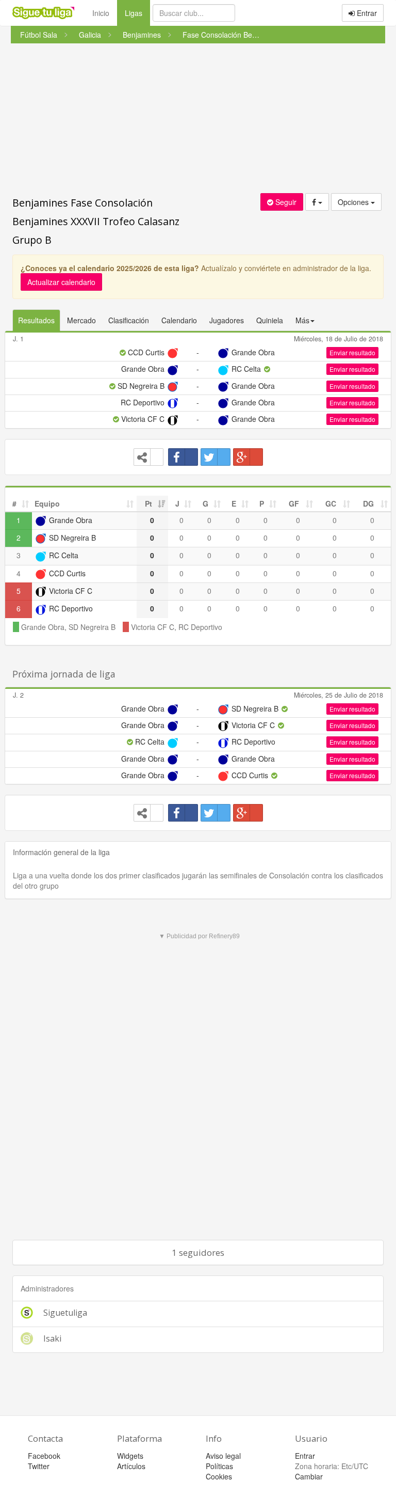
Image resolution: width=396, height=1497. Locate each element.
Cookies (219, 1476)
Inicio (100, 13)
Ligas (137, 12)
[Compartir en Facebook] (183, 457)
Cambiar (309, 1476)
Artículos (131, 1466)
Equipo (47, 503)
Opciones (354, 202)
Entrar (366, 13)
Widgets (130, 1456)
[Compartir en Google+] (248, 457)
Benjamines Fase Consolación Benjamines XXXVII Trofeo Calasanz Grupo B (95, 221)
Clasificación (128, 320)
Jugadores (226, 320)
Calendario (179, 320)
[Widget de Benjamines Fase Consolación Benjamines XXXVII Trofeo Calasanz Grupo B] (148, 457)
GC (330, 503)
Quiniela (269, 320)
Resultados (36, 320)
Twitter (39, 1466)
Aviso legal (223, 1456)
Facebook (44, 1456)
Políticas (219, 1466)
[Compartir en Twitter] (215, 457)
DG (368, 503)
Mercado (81, 320)
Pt (148, 503)
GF (294, 503)
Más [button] (302, 320)
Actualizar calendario (61, 282)
